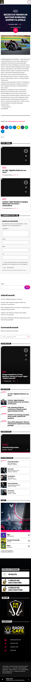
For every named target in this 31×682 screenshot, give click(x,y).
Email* (4, 246)
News (15, 11)
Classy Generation (13, 462)
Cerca (2, 284)
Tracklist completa (7, 551)
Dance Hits (11, 491)
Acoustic (5, 444)
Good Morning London (10, 447)
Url (3, 254)
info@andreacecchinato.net (16, 121)
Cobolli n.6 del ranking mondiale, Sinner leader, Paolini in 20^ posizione (18, 416)
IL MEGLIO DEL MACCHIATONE (14, 581)
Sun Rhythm (11, 476)
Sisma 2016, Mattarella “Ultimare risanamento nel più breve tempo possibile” (19, 423)
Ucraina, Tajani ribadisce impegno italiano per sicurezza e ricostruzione (15, 204)
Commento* (5, 228)
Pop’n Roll (10, 469)
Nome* (4, 239)
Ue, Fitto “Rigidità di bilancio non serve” (14, 171)
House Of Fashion (13, 483)
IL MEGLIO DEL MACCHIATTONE (15, 588)
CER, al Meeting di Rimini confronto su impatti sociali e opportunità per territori (17, 409)
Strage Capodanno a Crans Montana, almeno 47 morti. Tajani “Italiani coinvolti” (14, 376)
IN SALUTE (12, 574)
